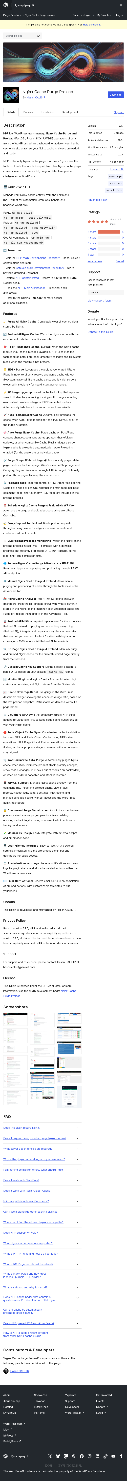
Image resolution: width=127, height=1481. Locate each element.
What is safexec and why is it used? (25, 1287)
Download (116, 94)
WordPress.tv (75, 1412)
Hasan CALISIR (36, 97)
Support (119, 112)
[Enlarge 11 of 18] (50, 1076)
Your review (95, 261)
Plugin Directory (12, 15)
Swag (101, 1412)
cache (112, 176)
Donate (102, 1407)
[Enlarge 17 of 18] (77, 1075)
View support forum (99, 300)
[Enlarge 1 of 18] (23, 1017)
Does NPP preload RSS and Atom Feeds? (28, 1323)
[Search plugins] (38, 35)
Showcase (40, 1395)
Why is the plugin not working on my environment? (34, 1159)
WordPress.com (14, 1423)
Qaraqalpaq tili (19, 1456)
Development (70, 112)
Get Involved (104, 1395)
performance (115, 183)
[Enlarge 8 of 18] (50, 1034)
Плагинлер (41, 1407)
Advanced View (97, 199)
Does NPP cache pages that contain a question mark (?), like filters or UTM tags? (29, 1298)
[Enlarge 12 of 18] (50, 1091)
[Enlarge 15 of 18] (77, 1046)
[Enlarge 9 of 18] (50, 1051)
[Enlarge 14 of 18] (77, 1031)
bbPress (10, 1435)
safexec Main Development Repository (40, 268)
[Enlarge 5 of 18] (23, 1077)
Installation (47, 112)
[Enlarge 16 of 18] (77, 1061)
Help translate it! (92, 24)
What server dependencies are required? (27, 1148)
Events (100, 1401)
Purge (119, 190)
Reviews (28, 112)
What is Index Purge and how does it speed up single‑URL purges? (24, 1275)
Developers (72, 1407)
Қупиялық (9, 1412)
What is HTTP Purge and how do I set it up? (30, 1253)
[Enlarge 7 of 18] (50, 1017)
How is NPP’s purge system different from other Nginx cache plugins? (25, 1334)
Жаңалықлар (11, 1401)
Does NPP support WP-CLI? (20, 1232)
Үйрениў (70, 1395)
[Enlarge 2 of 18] (23, 1033)
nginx (119, 176)
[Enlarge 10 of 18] (50, 1063)
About (7, 1395)
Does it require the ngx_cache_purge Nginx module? (34, 1138)
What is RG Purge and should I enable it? (28, 1264)
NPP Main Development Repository (38, 258)
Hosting (8, 1407)
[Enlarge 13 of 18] (77, 1017)
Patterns (39, 1412)
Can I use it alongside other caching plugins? (30, 1211)
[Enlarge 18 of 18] (77, 1090)
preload (110, 190)
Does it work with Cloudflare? (21, 1180)
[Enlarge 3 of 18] (23, 1050)
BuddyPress (12, 1441)
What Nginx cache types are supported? (28, 1243)
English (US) (117, 169)
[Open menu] (121, 5)
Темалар (39, 1401)
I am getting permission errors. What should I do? (33, 1169)
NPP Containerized (27, 278)
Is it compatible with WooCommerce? (26, 1201)
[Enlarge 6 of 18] (23, 1095)
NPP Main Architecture (31, 288)
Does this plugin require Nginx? (21, 1127)
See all (120, 261)
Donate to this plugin (100, 332)
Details (11, 112)
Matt (8, 1429)
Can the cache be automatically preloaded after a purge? (22, 1311)
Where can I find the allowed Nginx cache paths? (33, 1222)
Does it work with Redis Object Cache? (27, 1190)
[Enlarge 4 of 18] (23, 1060)
